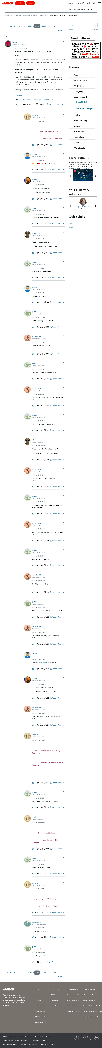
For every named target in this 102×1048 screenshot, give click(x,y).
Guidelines (81, 9)
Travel (76, 142)
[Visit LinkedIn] (96, 1037)
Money (77, 126)
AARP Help (79, 86)
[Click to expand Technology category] (71, 137)
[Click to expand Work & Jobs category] (71, 148)
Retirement (79, 131)
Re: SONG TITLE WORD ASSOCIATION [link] (63, 15)
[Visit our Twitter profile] (83, 1037)
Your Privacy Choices (48, 1044)
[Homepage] (8, 3)
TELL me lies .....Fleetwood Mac (43, 99)
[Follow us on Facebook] (76, 1037)
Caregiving (79, 91)
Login (79, 3)
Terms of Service (25, 1037)
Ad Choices (33, 1044)
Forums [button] (93, 9)
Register (70, 3)
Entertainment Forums (30, 15)
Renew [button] (31, 3)
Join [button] (20, 3)
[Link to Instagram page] (89, 1037)
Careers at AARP (73, 995)
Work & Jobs (79, 148)
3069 (44, 26)
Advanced (95, 29)
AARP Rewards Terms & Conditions (15, 1040)
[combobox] (83, 25)
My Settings (73, 9)
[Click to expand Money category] (71, 126)
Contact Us (55, 989)
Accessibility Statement (43, 1037)
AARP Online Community (13, 15)
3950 (55, 26)
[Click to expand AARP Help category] (71, 86)
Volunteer (38, 1000)
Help (88, 3)
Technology (79, 137)
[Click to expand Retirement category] (71, 132)
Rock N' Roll (44, 15)
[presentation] (70, 175)
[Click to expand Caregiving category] (71, 91)
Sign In (71, 227)
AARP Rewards (81, 80)
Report (51, 104)
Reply (59, 104)
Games (77, 75)
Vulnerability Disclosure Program (14, 1044)
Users (71, 29)
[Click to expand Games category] (71, 75)
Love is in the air (24, 99)
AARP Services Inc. (73, 1011)
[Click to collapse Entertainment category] (71, 97)
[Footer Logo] (15, 989)
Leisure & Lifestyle (84, 108)
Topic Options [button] (12, 37)
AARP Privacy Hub (9, 1037)
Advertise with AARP (74, 989)
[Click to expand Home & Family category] (71, 121)
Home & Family (80, 120)
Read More (18, 95)
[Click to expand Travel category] (71, 142)
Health (77, 115)
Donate (37, 995)
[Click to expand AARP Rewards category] (71, 81)
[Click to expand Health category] (71, 115)
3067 (30, 26)
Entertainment (80, 97)
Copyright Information (38, 1040)
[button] (94, 3)
